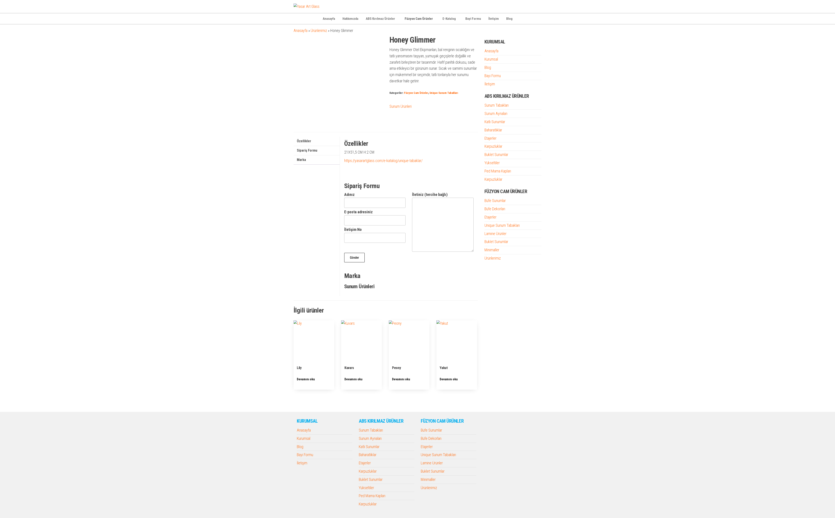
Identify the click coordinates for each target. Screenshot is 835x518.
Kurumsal (491, 59)
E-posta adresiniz (358, 212)
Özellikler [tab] (304, 141)
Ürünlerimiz (319, 30)
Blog (509, 19)
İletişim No (353, 229)
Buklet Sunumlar (496, 154)
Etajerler (490, 138)
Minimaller (491, 250)
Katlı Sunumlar (494, 121)
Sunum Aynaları (495, 113)
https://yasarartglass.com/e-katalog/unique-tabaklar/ (383, 160)
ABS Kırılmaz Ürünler (380, 19)
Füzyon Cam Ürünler (419, 19)
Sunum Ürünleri (400, 106)
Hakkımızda (350, 19)
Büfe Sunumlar (495, 200)
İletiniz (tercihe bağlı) (430, 194)
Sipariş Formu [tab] (307, 150)
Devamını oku (306, 379)
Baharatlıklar (493, 130)
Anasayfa (329, 19)
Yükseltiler (492, 163)
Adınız (349, 194)
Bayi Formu (473, 19)
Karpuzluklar (493, 146)
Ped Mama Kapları (497, 171)
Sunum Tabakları (496, 105)
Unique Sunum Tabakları (443, 92)
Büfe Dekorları (494, 209)
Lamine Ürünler (495, 233)
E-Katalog (449, 19)
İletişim (493, 19)
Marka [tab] (301, 160)
